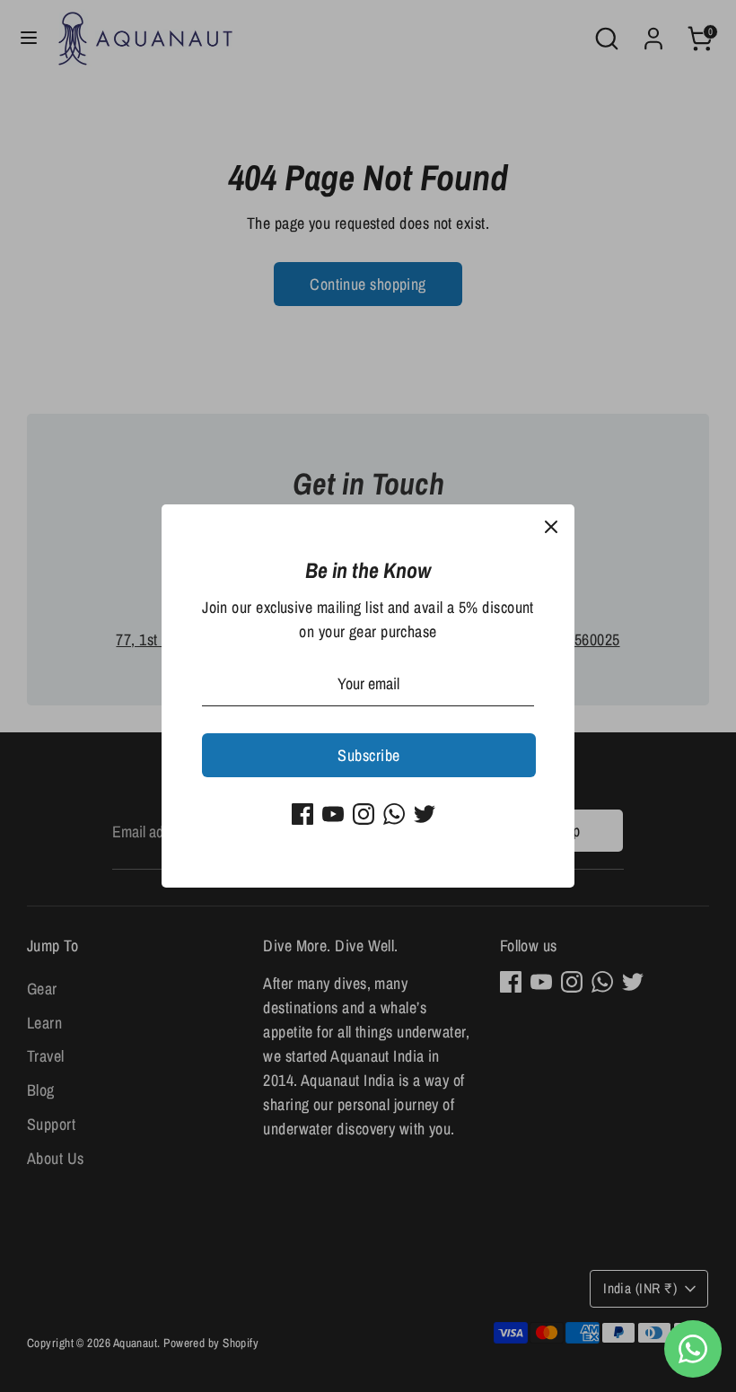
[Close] (551, 527)
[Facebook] (302, 814)
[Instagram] (363, 814)
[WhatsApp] (394, 814)
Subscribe (368, 755)
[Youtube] (333, 814)
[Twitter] (424, 814)
